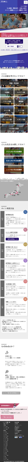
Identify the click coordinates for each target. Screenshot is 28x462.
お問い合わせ (17, 426)
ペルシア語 (5, 444)
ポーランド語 (5, 451)
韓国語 (4, 430)
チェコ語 (5, 452)
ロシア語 (5, 431)
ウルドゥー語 (5, 459)
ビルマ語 (5, 458)
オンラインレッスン (18, 425)
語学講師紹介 (17, 427)
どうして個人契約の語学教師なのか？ (12, 393)
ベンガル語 (5, 442)
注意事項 (16, 433)
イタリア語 (5, 437)
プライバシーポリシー (18, 434)
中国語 (4, 425)
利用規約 (16, 429)
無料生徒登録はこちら (12, 239)
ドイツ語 (5, 434)
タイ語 (4, 456)
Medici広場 (17, 422)
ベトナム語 (5, 445)
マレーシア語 (5, 455)
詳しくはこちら (8, 417)
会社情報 (16, 423)
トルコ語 (5, 448)
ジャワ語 (5, 447)
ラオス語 (5, 453)
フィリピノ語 (5, 433)
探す (20, 46)
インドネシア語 (6, 427)
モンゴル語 (5, 449)
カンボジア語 (5, 438)
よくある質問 (17, 431)
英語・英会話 (5, 423)
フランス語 (5, 429)
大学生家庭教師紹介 (18, 430)
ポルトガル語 (5, 436)
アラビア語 (5, 441)
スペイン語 (5, 426)
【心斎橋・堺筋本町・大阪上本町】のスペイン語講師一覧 (14, 50)
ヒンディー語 (5, 440)
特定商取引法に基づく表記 (19, 436)
